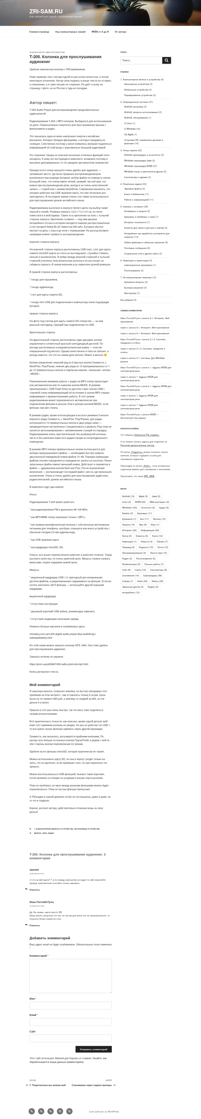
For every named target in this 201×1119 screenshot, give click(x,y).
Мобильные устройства (136, 89)
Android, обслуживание (136, 117)
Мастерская (130, 293)
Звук (44, 833)
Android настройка (133, 106)
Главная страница (39, 31)
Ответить (35, 889)
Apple (143, 496)
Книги (157, 535)
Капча (127, 535)
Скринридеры (152, 575)
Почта (162, 547)
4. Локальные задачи (131, 183)
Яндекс (153, 586)
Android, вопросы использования (141, 112)
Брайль (127, 513)
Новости (147, 541)
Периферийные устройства (138, 95)
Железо (37, 833)
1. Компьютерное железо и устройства (53, 829)
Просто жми (158, 552)
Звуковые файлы (133, 188)
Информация (150, 530)
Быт (144, 518)
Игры (155, 524)
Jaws (156, 496)
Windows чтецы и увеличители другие (143, 171)
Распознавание (132, 270)
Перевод (128, 547)
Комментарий (39, 955)
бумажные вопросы (134, 281)
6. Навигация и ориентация (134, 260)
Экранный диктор (133, 586)
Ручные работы (154, 564)
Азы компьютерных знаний (70, 31)
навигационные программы (138, 264)
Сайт (33, 1031)
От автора (120, 31)
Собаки (127, 581)
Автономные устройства (87, 829)
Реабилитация (131, 564)
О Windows (130, 128)
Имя (33, 998)
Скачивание (130, 575)
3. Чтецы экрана (128, 150)
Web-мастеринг (159, 501)
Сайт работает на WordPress (104, 1111)
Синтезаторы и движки (135, 177)
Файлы (157, 581)
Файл (142, 581)
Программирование (134, 552)
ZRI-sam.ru (46, 11)
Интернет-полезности (135, 222)
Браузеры (144, 513)
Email (34, 1015)
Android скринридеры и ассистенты (142, 154)
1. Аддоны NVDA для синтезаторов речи (139, 406)
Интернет (129, 530)
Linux (126, 501)
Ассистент (148, 507)
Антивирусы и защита (135, 211)
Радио (51, 833)
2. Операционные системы (134, 101)
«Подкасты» (137, 451)
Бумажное (129, 518)
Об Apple (128, 134)
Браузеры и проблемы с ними (139, 216)
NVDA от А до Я (100, 31)
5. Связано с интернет (131, 206)
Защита (128, 524)
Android (128, 496)
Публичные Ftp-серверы (147, 434)
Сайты (140, 569)
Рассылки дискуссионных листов (137, 445)
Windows (129, 507)
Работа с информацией (136, 199)
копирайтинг (131, 592)
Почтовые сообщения (135, 248)
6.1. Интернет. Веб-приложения (152, 327)
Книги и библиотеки (134, 194)
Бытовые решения (133, 287)
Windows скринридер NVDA (138, 165)
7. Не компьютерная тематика (136, 277)
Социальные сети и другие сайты (141, 253)
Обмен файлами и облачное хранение (144, 242)
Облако (162, 541)
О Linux (128, 123)
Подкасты (146, 547)
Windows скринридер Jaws (138, 160)
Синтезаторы (158, 569)
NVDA (140, 501)
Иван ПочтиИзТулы (55, 52)
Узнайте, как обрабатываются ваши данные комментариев (68, 1060)
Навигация (129, 541)
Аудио (164, 507)
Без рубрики (126, 299)
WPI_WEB (149, 476)
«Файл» (147, 465)
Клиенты (142, 535)
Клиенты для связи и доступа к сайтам (144, 227)
